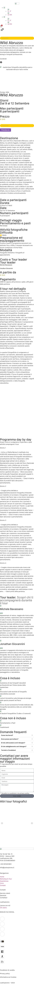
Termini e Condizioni (8, 750)
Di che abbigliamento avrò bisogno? (13, 746)
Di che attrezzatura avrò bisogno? (13, 743)
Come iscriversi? (7, 735)
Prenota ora (5, 130)
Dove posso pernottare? (9, 739)
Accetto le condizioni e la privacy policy (15, 793)
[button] (17, 735)
